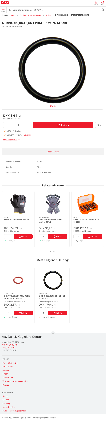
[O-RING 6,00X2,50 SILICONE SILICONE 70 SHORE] (18, 280)
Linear (5, 374)
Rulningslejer (7, 366)
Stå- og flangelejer (10, 363)
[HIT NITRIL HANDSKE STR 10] (18, 204)
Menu (3, 11)
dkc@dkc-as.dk (9, 347)
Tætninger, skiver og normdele (31, 15)
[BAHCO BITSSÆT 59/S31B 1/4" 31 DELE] (87, 204)
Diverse (5, 385)
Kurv (102, 4)
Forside (13, 15)
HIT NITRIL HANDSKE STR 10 (16, 219)
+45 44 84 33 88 (9, 345)
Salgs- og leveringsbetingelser (15, 411)
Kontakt (5, 400)
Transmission (7, 377)
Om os (5, 396)
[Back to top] (53, 333)
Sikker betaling (8, 407)
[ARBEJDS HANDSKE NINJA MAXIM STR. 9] (53, 204)
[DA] (5, 3)
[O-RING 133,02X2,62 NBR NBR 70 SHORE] (53, 280)
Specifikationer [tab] (53, 152)
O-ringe (48, 15)
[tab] (50, 251)
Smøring (5, 370)
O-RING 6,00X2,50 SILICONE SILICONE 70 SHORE (17, 297)
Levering (27, 135)
